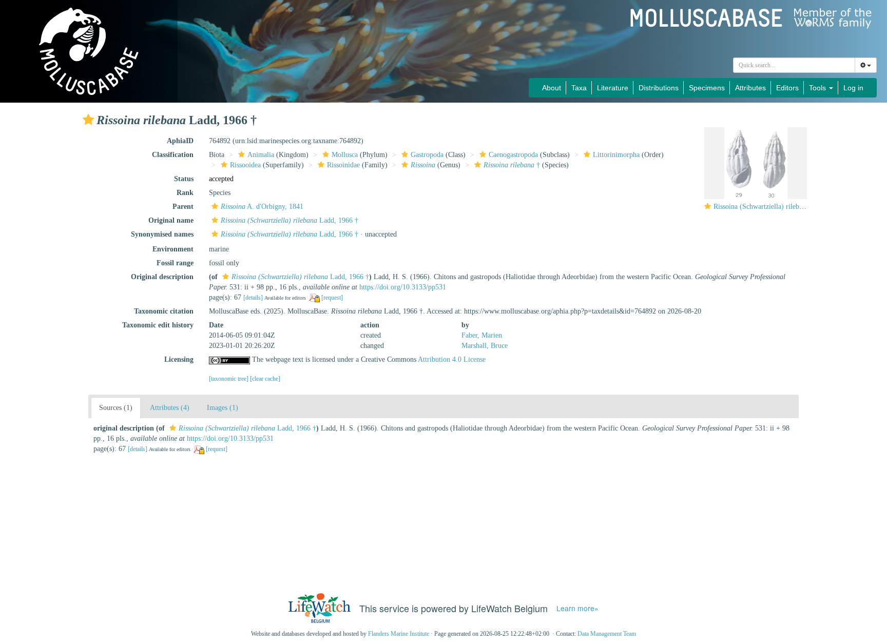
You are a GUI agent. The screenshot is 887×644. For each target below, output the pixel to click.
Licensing (179, 359)
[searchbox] (794, 65)
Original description (162, 277)
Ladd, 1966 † (289, 220)
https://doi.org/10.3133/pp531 (402, 287)
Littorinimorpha (616, 155)
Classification (173, 155)
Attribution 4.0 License (452, 359)
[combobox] (794, 65)
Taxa (579, 88)
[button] (88, 119)
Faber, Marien (481, 335)
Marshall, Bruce (484, 345)
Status (184, 179)
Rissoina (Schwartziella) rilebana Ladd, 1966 (779, 206)
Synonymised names (162, 234)
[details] (253, 297)
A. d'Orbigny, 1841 (262, 206)
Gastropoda (427, 155)
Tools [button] (818, 88)
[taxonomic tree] (229, 378)
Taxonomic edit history (158, 325)
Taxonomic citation (164, 311)
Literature (612, 88)
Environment (173, 249)
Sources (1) (115, 408)
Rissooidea (245, 165)
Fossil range (175, 263)
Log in (853, 88)
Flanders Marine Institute (398, 633)
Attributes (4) (169, 408)
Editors (787, 88)
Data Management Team (606, 633)
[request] (332, 297)
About (551, 88)
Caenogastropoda (513, 155)
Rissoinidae (343, 165)
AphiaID (180, 141)
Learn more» (577, 608)
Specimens (707, 88)
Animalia (260, 155)
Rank (185, 193)
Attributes (750, 88)
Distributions (659, 88)
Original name (171, 220)
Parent (183, 206)
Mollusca (345, 155)
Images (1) (222, 408)
